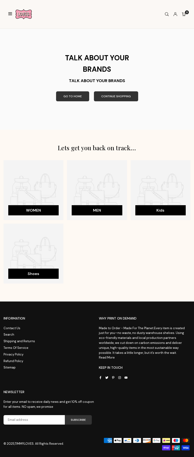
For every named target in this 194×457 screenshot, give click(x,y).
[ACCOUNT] (175, 14)
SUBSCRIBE (78, 420)
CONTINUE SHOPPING (116, 96)
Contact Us (12, 328)
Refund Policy (13, 361)
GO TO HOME (72, 96)
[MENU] (10, 14)
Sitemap (10, 367)
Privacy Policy (13, 354)
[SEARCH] (167, 14)
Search (9, 335)
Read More (107, 357)
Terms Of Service (16, 348)
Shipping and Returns (19, 341)
